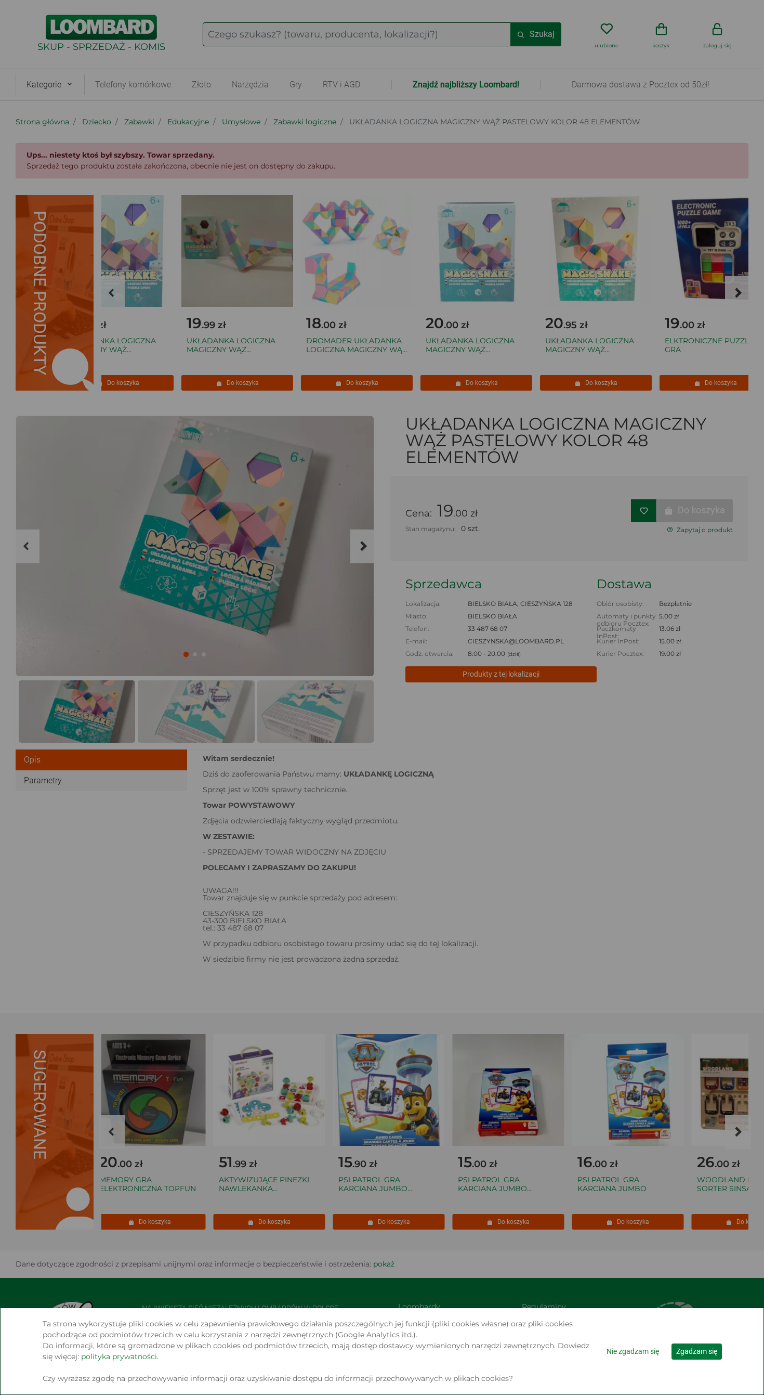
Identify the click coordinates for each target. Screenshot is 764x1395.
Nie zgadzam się (633, 1351)
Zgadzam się (696, 1351)
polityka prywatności (119, 1356)
